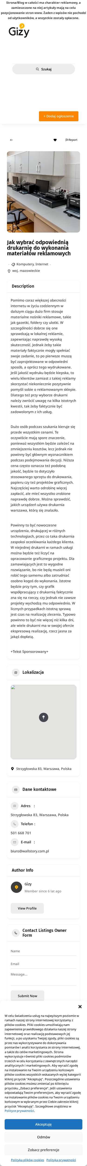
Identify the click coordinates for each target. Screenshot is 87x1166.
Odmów (43, 1137)
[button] (80, 1006)
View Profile (27, 908)
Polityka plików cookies (27, 1160)
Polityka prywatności (61, 1160)
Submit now (27, 996)
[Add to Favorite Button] (55, 139)
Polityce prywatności (19, 1111)
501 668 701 (21, 833)
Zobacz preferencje (43, 1149)
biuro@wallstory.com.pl (30, 851)
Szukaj (46, 69)
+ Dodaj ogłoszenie (59, 116)
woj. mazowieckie (26, 270)
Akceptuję (43, 1124)
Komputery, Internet (32, 264)
